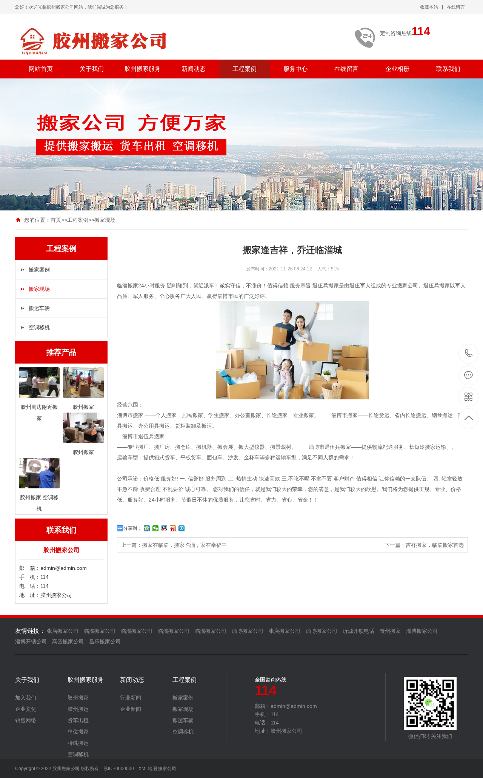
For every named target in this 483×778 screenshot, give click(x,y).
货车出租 (78, 720)
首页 (56, 220)
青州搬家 (390, 631)
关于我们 (92, 69)
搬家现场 (104, 220)
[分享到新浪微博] (173, 528)
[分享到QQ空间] (147, 528)
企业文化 (25, 709)
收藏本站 (429, 7)
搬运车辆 (39, 308)
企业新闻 (130, 709)
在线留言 (456, 7)
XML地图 (147, 768)
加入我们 (25, 697)
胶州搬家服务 (143, 69)
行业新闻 (130, 697)
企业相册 (397, 69)
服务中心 (295, 69)
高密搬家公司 (68, 641)
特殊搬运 (78, 743)
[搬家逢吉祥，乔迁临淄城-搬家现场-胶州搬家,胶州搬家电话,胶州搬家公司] (105, 41)
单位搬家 (78, 731)
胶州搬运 (78, 709)
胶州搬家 (78, 697)
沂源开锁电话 (358, 631)
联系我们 (448, 69)
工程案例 (244, 69)
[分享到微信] (155, 528)
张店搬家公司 (62, 631)
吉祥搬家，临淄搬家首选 (435, 545)
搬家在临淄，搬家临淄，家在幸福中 (184, 545)
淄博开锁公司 (31, 641)
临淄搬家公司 (99, 631)
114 (469, 354)
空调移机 (39, 327)
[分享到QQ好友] (164, 528)
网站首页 (41, 69)
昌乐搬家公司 (105, 641)
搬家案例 (39, 270)
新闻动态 (194, 69)
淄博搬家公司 (247, 631)
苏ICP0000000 (118, 768)
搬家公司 (167, 768)
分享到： (132, 528)
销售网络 (25, 720)
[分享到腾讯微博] (181, 528)
